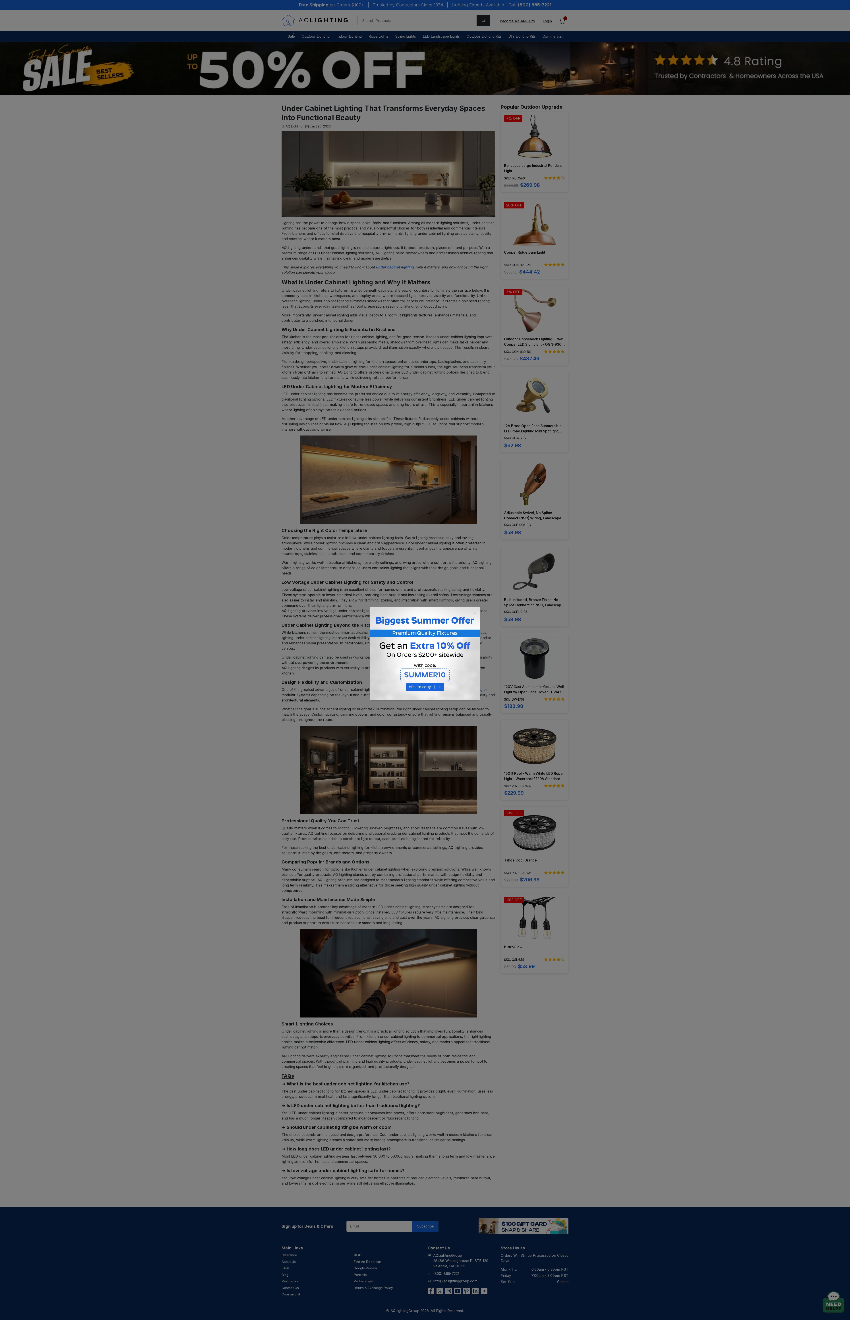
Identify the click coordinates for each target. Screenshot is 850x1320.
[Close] (474, 614)
